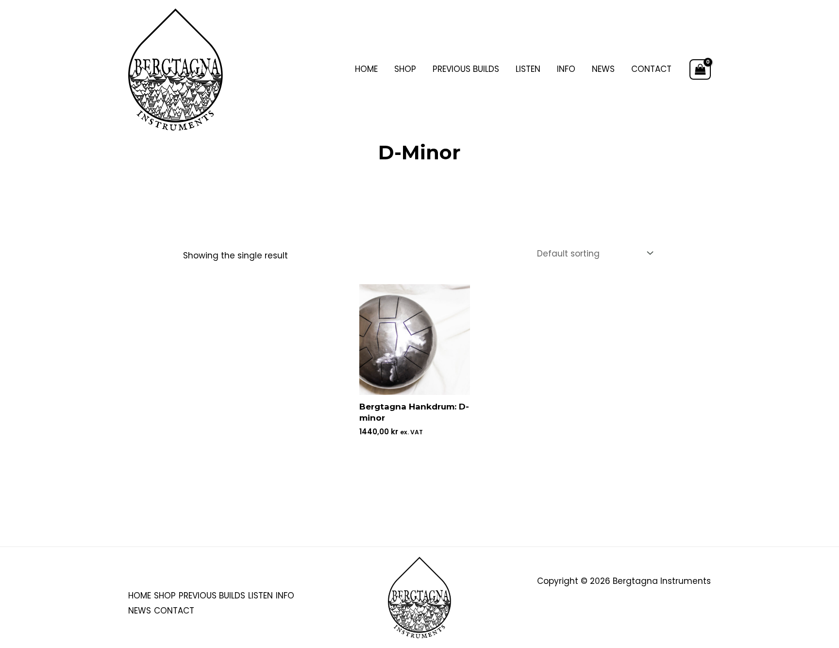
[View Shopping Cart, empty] (700, 69)
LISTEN (528, 69)
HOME (366, 69)
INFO (566, 69)
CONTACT (651, 69)
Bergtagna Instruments (662, 581)
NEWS (603, 69)
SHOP (405, 69)
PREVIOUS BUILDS (466, 69)
